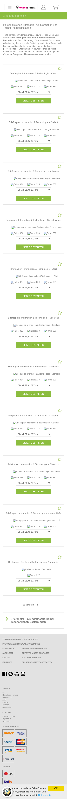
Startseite (6, 721)
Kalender (7, 662)
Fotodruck (8, 648)
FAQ (4, 692)
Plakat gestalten (31, 644)
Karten (6, 658)
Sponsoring (6, 707)
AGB (4, 700)
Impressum (6, 719)
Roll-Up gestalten (31, 658)
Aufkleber (7, 653)
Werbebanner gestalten (34, 648)
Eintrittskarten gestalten (35, 653)
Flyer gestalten (30, 639)
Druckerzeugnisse (12, 644)
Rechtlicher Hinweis (10, 695)
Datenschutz (7, 697)
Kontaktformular (8, 716)
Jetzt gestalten (33, 100)
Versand (5, 705)
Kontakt (5, 702)
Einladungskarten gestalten (37, 662)
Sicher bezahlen (10, 726)
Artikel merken (60, 68)
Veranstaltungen (11, 639)
